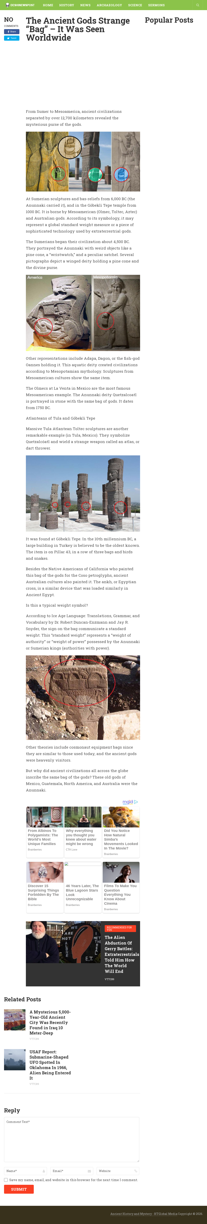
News (85, 5)
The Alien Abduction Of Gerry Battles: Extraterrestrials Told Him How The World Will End (122, 954)
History (66, 5)
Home (48, 5)
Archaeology (109, 5)
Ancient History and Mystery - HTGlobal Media (143, 1214)
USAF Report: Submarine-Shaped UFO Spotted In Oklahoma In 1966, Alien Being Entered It (50, 1065)
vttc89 (109, 979)
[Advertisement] (83, 78)
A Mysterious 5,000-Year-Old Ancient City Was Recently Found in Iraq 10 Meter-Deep (50, 1022)
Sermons (156, 5)
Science (135, 5)
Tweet (13, 38)
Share (13, 31)
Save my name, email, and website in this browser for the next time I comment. (73, 1180)
